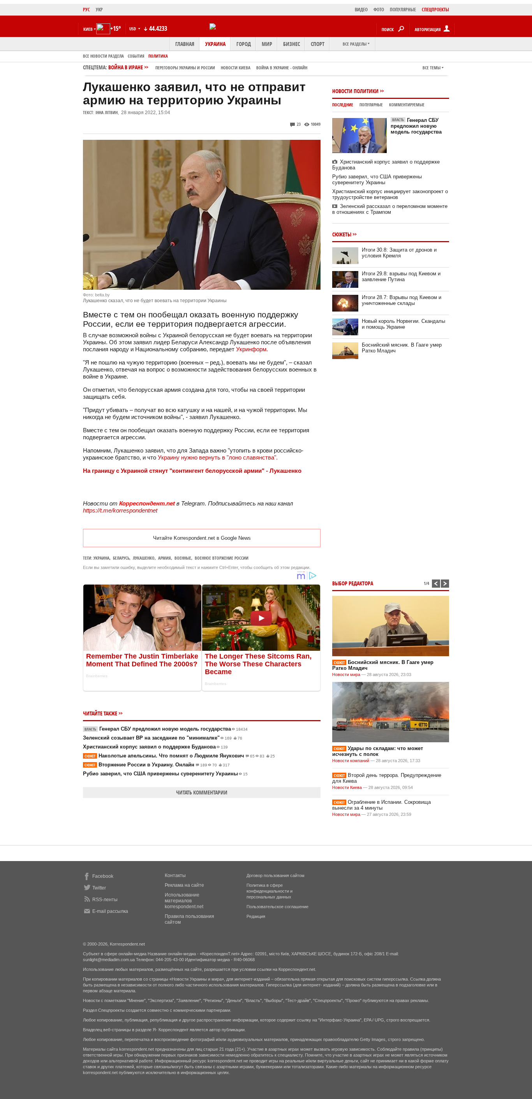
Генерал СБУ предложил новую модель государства (166, 729)
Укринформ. (252, 349)
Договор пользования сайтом (276, 875)
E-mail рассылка (110, 911)
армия (164, 558)
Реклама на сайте (184, 885)
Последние (342, 104)
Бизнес (291, 44)
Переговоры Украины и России (185, 67)
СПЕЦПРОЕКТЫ (435, 9)
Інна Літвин (106, 112)
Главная (184, 44)
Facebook (102, 876)
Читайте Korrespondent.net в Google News (202, 538)
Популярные (371, 104)
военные (182, 558)
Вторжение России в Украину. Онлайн (157, 765)
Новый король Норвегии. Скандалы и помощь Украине (403, 324)
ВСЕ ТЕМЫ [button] (431, 67)
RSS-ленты (105, 899)
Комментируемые (407, 104)
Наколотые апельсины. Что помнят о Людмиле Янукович (180, 756)
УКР (99, 9)
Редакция (256, 916)
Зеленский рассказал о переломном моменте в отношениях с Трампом (389, 209)
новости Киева (235, 67)
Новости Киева (347, 787)
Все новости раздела (103, 56)
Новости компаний (350, 760)
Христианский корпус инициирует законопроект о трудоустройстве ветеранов (390, 194)
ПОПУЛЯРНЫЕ (403, 9)
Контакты (175, 875)
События (136, 56)
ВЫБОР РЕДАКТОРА (352, 583)
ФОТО (378, 9)
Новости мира (346, 674)
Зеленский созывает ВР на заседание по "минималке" (162, 738)
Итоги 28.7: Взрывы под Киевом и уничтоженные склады (401, 300)
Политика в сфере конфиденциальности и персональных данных (269, 891)
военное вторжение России (221, 558)
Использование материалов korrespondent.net (184, 900)
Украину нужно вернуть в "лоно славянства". (218, 457)
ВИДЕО (361, 9)
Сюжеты (341, 234)
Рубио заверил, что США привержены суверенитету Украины (165, 774)
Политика (158, 56)
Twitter (99, 888)
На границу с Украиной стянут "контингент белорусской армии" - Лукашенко (192, 470)
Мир (267, 44)
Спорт (317, 44)
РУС (86, 9)
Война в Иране (207, 67)
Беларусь (121, 558)
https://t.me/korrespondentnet (120, 510)
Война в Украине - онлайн (281, 67)
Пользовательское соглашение (277, 906)
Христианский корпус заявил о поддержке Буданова (155, 747)
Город (243, 44)
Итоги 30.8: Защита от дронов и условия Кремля (399, 253)
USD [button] (133, 29)
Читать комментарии (201, 792)
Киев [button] (88, 29)
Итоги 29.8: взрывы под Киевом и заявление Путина (401, 276)
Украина (215, 44)
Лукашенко (144, 558)
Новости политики (355, 91)
